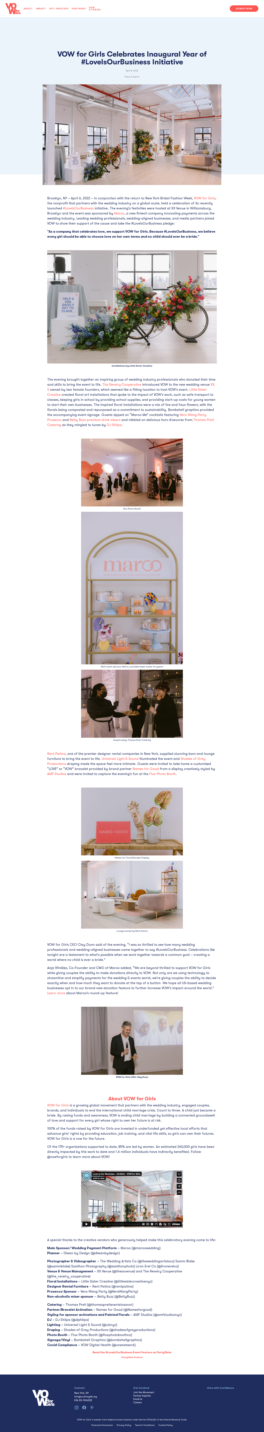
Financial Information (102, 1425)
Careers (137, 1402)
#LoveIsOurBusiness (78, 208)
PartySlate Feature (132, 1357)
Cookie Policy (165, 1425)
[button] (30, 8)
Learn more (56, 993)
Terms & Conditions (145, 1425)
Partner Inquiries (142, 1395)
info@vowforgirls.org (85, 1396)
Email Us (137, 1399)
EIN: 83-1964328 (83, 1400)
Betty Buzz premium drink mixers (95, 420)
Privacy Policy (124, 1425)
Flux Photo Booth (162, 774)
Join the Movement (143, 1392)
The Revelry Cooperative (121, 384)
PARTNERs (79, 8)
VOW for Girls (204, 198)
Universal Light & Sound (120, 759)
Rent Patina (56, 754)
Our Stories (95, 8)
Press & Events (132, 77)
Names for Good (146, 769)
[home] (13, 8)
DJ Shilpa (114, 425)
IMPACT (41, 8)
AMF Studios (56, 774)
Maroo (119, 213)
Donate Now (244, 8)
